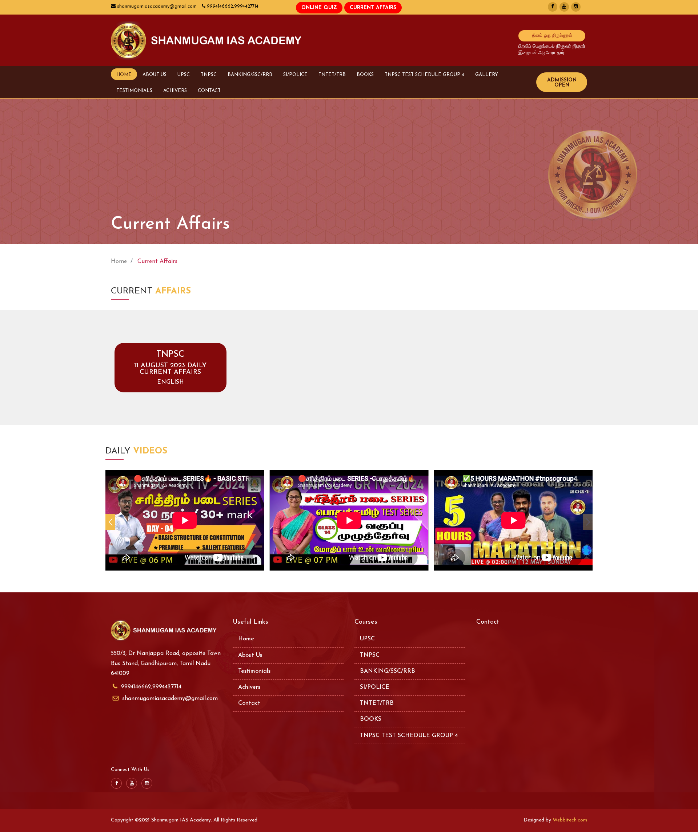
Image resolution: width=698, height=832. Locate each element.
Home (119, 261)
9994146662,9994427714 (151, 687)
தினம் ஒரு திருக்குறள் (552, 35)
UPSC (183, 74)
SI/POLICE (295, 74)
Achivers (249, 687)
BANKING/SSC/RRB (250, 74)
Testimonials (254, 671)
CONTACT (209, 90)
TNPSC (209, 74)
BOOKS (365, 74)
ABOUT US (155, 74)
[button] (110, 522)
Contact (249, 703)
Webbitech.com (570, 820)
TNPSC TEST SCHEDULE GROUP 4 (424, 74)
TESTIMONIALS (134, 90)
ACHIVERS (175, 90)
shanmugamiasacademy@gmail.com (170, 698)
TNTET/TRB (332, 74)
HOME (124, 74)
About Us (250, 655)
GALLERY (486, 74)
